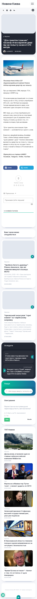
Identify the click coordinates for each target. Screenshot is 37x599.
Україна (7, 36)
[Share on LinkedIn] (14, 10)
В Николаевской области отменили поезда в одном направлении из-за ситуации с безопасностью (18, 543)
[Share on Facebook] (7, 10)
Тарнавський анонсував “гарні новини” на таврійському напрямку (17, 317)
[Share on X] (3, 10)
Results (29, 419)
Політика (7, 508)
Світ (5, 481)
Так (7, 415)
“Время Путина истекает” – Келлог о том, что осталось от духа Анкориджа (18, 573)
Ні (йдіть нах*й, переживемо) (16, 413)
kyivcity (9, 51)
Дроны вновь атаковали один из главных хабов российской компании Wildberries (17, 456)
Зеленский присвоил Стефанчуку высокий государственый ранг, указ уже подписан (17, 513)
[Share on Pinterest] (10, 10)
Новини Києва (11, 3)
